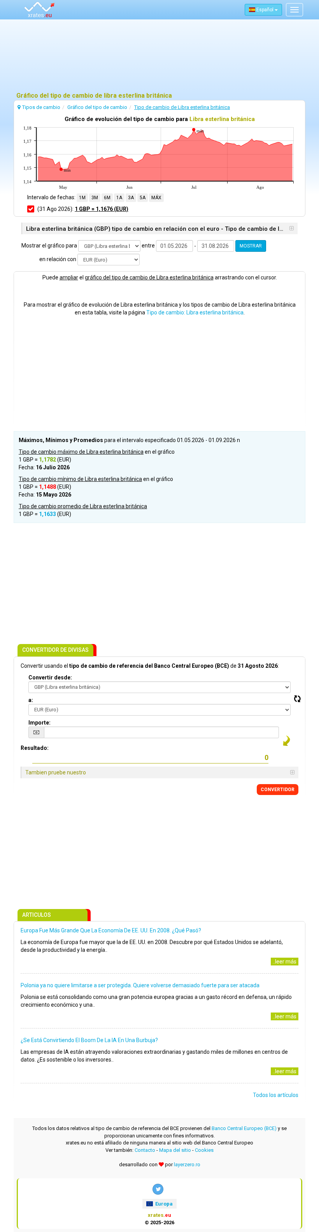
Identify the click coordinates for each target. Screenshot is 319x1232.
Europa (163, 1204)
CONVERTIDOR (277, 789)
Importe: (39, 723)
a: (30, 700)
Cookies (204, 1150)
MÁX (156, 197)
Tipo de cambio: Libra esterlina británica (195, 312)
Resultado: (35, 748)
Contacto (145, 1150)
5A (142, 197)
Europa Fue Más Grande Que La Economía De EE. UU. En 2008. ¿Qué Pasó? (111, 930)
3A (131, 197)
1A (119, 197)
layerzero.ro (187, 1164)
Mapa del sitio (175, 1150)
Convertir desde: (50, 677)
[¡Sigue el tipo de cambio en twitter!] (157, 1189)
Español (265, 9)
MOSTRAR (251, 246)
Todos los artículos (275, 1095)
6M (107, 197)
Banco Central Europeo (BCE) (244, 1128)
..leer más (284, 961)
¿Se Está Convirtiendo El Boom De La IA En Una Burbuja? (89, 1040)
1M (82, 197)
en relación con (57, 259)
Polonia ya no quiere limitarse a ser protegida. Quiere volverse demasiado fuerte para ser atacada (140, 985)
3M (94, 197)
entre (148, 245)
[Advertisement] (159, 56)
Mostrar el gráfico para (49, 245)
